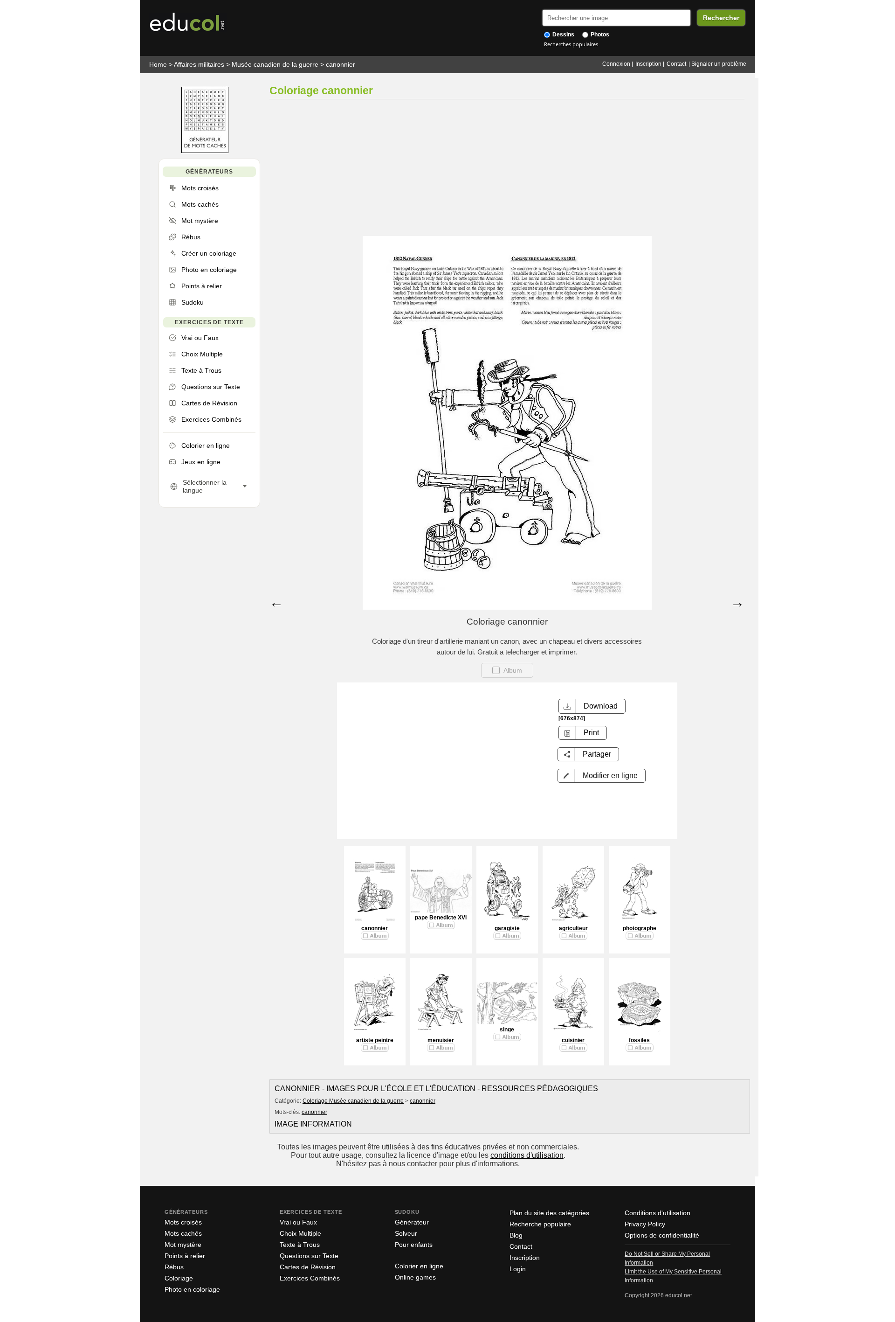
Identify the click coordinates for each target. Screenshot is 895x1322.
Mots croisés (183, 1222)
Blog (516, 1235)
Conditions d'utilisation (657, 1213)
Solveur (406, 1233)
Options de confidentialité (662, 1235)
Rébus (174, 1267)
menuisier (440, 1040)
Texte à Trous (300, 1244)
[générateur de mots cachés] (205, 151)
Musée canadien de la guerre (275, 64)
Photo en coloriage (192, 1289)
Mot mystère (183, 1244)
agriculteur (573, 928)
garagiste (507, 928)
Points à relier (185, 1255)
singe (507, 1029)
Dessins (562, 34)
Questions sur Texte (309, 1255)
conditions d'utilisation (527, 1155)
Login (517, 1269)
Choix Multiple (300, 1233)
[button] (602, 776)
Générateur (412, 1222)
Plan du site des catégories (549, 1213)
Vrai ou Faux (298, 1222)
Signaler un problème (718, 64)
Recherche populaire (540, 1224)
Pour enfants (414, 1244)
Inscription (648, 64)
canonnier (340, 64)
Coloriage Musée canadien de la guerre (353, 1101)
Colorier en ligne (419, 1266)
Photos (599, 34)
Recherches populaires (571, 44)
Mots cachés (183, 1233)
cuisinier (573, 1040)
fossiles (639, 1040)
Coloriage (179, 1278)
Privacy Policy (645, 1224)
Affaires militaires (199, 64)
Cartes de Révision (308, 1267)
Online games (415, 1277)
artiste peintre (374, 1040)
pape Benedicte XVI (441, 917)
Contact (676, 64)
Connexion (616, 64)
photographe (639, 928)
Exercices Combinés (310, 1278)
